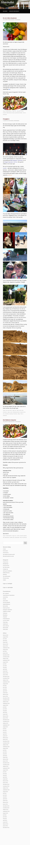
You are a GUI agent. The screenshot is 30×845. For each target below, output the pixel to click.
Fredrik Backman (6, 618)
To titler (4, 549)
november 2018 (6, 699)
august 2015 (5, 770)
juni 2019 (5, 687)
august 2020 (5, 662)
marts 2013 (5, 822)
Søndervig (11, 413)
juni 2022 (5, 638)
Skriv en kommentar (23, 537)
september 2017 (6, 725)
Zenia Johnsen (6, 625)
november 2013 (6, 807)
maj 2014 (5, 797)
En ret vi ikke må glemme (10, 18)
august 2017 (5, 726)
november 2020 (6, 656)
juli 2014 (4, 793)
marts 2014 (5, 800)
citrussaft (21, 535)
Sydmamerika (17, 537)
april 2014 (5, 798)
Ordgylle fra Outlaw (7, 611)
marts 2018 (5, 714)
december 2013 (6, 805)
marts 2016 (5, 757)
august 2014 (5, 791)
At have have (5, 562)
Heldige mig (5, 569)
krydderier (25, 535)
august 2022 (5, 636)
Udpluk (4, 579)
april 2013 (5, 820)
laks (3, 537)
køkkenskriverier (9, 112)
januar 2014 (5, 804)
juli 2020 (4, 663)
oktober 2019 (5, 680)
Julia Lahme (5, 600)
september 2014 (6, 789)
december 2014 (6, 784)
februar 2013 (5, 823)
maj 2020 (5, 667)
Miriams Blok (5, 627)
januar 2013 (5, 825)
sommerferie (7, 413)
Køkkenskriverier (11, 19)
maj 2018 (5, 710)
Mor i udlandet (6, 593)
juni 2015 (5, 773)
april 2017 (5, 734)
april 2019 (5, 690)
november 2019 (6, 678)
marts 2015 (5, 779)
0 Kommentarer (17, 19)
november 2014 (6, 786)
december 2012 (6, 827)
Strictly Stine (5, 629)
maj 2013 (5, 818)
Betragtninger (5, 563)
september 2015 (6, 768)
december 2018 (6, 698)
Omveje (4, 598)
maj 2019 (5, 689)
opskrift (11, 537)
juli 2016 (4, 750)
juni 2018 (5, 708)
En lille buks (5, 550)
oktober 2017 (5, 723)
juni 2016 (5, 752)
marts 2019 (5, 692)
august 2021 (5, 649)
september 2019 (6, 681)
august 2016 (5, 748)
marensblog (5, 597)
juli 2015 (4, 771)
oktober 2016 (5, 744)
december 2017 (6, 719)
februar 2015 (5, 780)
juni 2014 (5, 795)
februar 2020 (5, 672)
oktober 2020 (5, 658)
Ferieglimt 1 (6, 119)
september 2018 (6, 703)
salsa (13, 537)
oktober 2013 (5, 809)
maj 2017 (5, 732)
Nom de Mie (5, 606)
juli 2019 (4, 685)
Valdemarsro (5, 624)
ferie (22, 410)
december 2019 (6, 676)
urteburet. (10, 175)
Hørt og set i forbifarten (7, 571)
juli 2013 (4, 814)
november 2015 (6, 764)
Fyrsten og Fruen (6, 607)
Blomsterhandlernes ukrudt (8, 556)
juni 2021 (5, 651)
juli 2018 (4, 707)
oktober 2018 (5, 701)
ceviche (20, 410)
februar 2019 (5, 694)
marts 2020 (5, 671)
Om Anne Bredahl (6, 602)
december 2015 (6, 762)
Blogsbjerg (5, 615)
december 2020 (6, 654)
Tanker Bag (5, 622)
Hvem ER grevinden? (14, 11)
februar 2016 (5, 759)
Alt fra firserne (5, 552)
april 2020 (5, 669)
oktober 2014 (5, 788)
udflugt (19, 413)
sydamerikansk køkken (18, 112)
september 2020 (6, 660)
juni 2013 (5, 816)
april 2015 (5, 777)
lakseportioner (7, 537)
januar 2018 (5, 717)
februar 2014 (5, 802)
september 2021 (6, 647)
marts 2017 (5, 735)
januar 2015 (5, 782)
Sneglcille (5, 616)
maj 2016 (5, 753)
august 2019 (5, 683)
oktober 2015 (5, 766)
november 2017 (6, 721)
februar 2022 (5, 644)
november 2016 (6, 743)
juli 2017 (4, 728)
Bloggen (5, 11)
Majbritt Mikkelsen (6, 604)
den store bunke (10, 120)
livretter (13, 112)
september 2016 (6, 746)
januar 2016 (5, 761)
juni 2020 (5, 665)
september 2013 (6, 811)
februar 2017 (5, 737)
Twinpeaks (5, 613)
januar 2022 (5, 645)
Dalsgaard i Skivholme (7, 609)
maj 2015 (5, 775)
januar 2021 (5, 653)
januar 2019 (5, 696)
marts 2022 (5, 642)
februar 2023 (5, 635)
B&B (17, 410)
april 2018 (5, 712)
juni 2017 (5, 730)
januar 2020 (5, 674)
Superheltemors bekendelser (8, 595)
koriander (4, 112)
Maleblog (5, 574)
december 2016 (6, 741)
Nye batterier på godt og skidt (9, 554)
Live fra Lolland (6, 620)
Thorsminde (15, 413)
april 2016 (5, 755)
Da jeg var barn (6, 565)
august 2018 (5, 705)
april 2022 (5, 640)
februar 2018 (5, 716)
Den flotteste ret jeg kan (9, 420)
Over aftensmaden (6, 576)
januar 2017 (5, 739)
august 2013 (5, 813)
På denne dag (6, 578)
